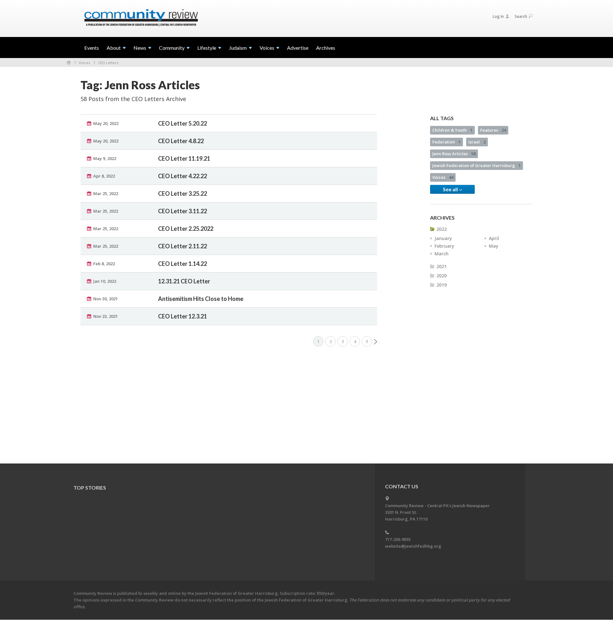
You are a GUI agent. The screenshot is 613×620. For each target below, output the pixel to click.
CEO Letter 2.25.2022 (185, 228)
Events (91, 48)
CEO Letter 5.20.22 (182, 123)
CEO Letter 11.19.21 (184, 158)
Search (521, 16)
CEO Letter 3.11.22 (182, 211)
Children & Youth (452, 130)
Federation (446, 142)
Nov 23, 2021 (105, 316)
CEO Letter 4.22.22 (182, 175)
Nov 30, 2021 (105, 299)
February (444, 246)
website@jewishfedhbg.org (413, 546)
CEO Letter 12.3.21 (182, 316)
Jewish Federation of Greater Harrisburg (476, 165)
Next (375, 341)
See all (451, 189)
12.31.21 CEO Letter (184, 281)
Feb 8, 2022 (104, 263)
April (494, 238)
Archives (325, 48)
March (442, 254)
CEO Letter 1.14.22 (182, 263)
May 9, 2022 (104, 158)
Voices (84, 62)
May (493, 246)
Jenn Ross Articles (454, 154)
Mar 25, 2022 (105, 193)
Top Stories (89, 488)
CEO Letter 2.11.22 (182, 246)
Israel (477, 142)
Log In (498, 16)
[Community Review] (141, 18)
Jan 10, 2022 (104, 281)
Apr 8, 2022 (104, 176)
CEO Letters (108, 62)
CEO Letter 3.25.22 (182, 193)
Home (68, 63)
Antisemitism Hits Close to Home (200, 298)
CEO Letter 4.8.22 (181, 140)
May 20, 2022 (105, 123)
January (443, 238)
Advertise (297, 48)
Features (493, 130)
